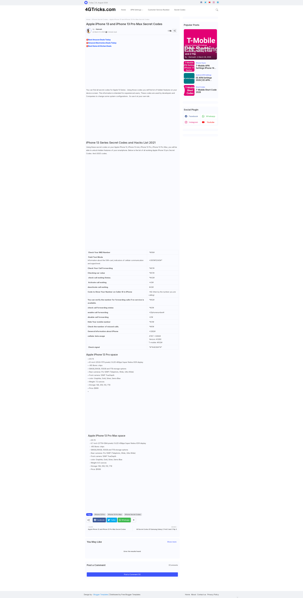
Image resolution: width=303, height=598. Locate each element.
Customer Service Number (158, 10)
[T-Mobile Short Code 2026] (189, 90)
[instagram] (213, 2)
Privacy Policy (213, 594)
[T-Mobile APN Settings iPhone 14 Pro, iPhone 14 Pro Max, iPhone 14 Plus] (189, 66)
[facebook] (201, 2)
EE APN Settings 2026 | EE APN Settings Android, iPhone (204, 79)
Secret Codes (179, 10)
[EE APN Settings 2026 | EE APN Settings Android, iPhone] (189, 78)
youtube (210, 122)
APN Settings (136, 10)
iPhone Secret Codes (100, 19)
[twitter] (205, 2)
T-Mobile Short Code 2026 (206, 91)
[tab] (123, 9)
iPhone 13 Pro (100, 514)
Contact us (201, 594)
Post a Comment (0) (132, 574)
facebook (193, 116)
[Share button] (133, 520)
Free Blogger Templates (130, 595)
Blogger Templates (101, 595)
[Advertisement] (132, 67)
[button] (217, 9)
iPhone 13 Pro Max (115, 514)
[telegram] (217, 2)
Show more (171, 542)
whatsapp (210, 116)
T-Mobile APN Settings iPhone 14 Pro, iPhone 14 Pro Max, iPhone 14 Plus (205, 67)
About (193, 594)
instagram (193, 122)
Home (123, 10)
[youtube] (209, 2)
